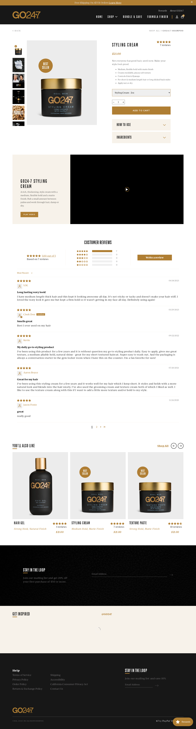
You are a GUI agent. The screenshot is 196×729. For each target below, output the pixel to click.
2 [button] (96, 426)
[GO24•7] (26, 15)
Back (17, 30)
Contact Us (56, 688)
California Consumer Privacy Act (69, 684)
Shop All (154, 30)
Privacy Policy (20, 679)
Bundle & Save (132, 17)
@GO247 (107, 614)
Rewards (162, 10)
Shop (111, 17)
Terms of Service (21, 674)
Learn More (115, 2)
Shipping (55, 674)
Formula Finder (157, 17)
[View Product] (40, 485)
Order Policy (19, 684)
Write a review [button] (155, 257)
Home (99, 17)
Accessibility (57, 679)
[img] (24, 280)
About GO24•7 (177, 10)
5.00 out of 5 (49, 255)
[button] (164, 41)
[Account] (177, 17)
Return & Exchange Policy (27, 688)
